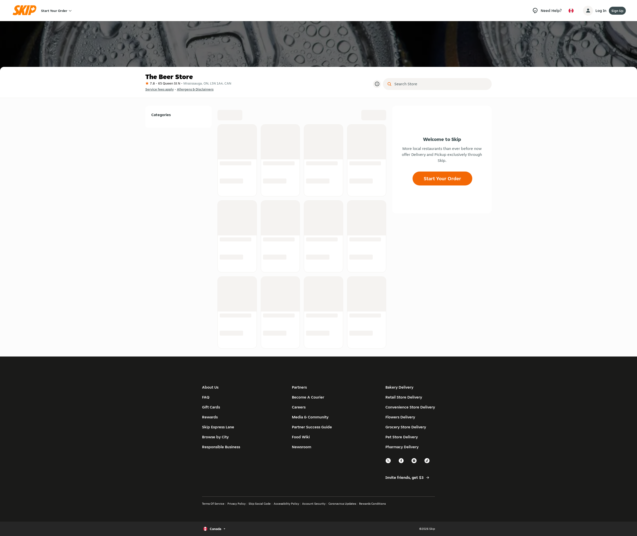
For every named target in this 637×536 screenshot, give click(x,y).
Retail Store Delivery (403, 397)
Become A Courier (308, 397)
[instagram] (414, 462)
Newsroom (301, 446)
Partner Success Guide (312, 427)
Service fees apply (159, 89)
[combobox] (441, 84)
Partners (299, 387)
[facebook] (401, 462)
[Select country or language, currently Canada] (571, 10)
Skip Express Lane (218, 427)
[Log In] (588, 11)
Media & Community (310, 417)
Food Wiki (301, 437)
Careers (299, 407)
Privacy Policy (236, 503)
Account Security (313, 503)
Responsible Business (221, 446)
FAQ (206, 397)
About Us (210, 387)
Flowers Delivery (400, 417)
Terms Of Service (213, 503)
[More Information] (377, 84)
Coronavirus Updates (342, 503)
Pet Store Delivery (401, 437)
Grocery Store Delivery (405, 427)
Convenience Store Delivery (410, 407)
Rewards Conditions (372, 503)
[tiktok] (427, 462)
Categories (161, 114)
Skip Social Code (260, 503)
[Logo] (26, 10)
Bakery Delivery (399, 387)
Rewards (210, 417)
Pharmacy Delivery (402, 446)
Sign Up (617, 10)
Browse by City (215, 437)
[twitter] (388, 462)
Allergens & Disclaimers (195, 89)
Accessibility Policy (286, 503)
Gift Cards (211, 407)
